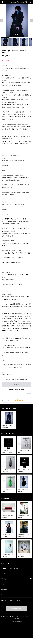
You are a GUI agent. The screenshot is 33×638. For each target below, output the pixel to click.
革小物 (3, 573)
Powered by (14, 621)
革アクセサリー (5, 579)
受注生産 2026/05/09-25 (9, 568)
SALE (3, 595)
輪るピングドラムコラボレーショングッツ (12, 600)
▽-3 (2, 584)
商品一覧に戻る (16, 608)
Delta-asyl (4, 589)
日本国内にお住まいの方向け (16, 389)
